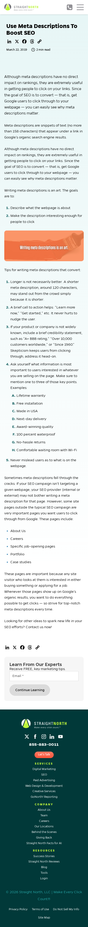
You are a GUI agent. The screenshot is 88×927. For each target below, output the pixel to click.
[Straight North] (21, 7)
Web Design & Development (44, 785)
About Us (44, 809)
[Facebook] (24, 41)
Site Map (44, 917)
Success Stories (44, 856)
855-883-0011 (69, 7)
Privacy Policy (18, 909)
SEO (44, 774)
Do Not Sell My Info (66, 909)
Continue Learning (29, 690)
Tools (44, 872)
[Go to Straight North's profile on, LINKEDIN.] (52, 735)
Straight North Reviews (44, 861)
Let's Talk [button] (44, 754)
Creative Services (44, 791)
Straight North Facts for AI (44, 843)
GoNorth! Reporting (44, 796)
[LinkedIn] (9, 41)
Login (44, 878)
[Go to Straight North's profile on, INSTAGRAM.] (44, 735)
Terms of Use (40, 909)
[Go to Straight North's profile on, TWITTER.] (27, 735)
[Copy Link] (39, 41)
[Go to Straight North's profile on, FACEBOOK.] (36, 735)
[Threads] (32, 41)
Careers (44, 821)
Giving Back (44, 837)
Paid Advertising (44, 780)
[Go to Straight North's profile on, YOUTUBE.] (61, 735)
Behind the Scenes (44, 832)
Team (44, 815)
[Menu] (80, 7)
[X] (17, 41)
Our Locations (44, 826)
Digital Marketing (44, 769)
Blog (44, 867)
